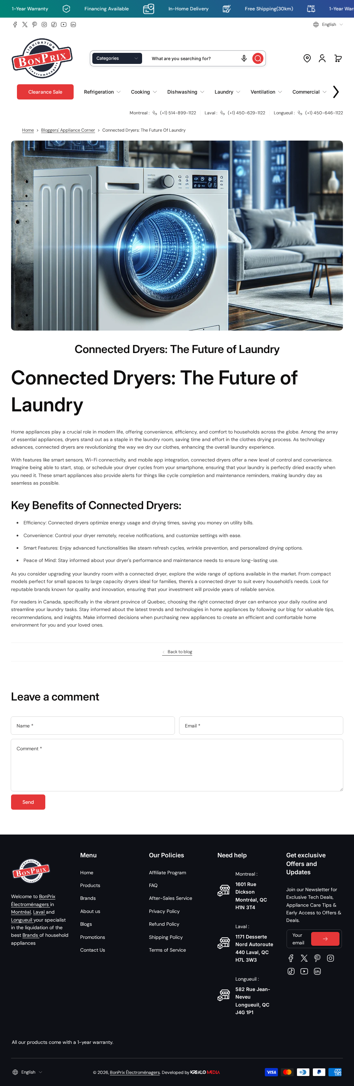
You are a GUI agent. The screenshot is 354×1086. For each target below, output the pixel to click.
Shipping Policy (166, 937)
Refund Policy (164, 924)
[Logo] (42, 58)
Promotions (92, 937)
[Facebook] (15, 24)
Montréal (21, 912)
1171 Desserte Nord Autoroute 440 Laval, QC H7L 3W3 (254, 948)
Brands (30, 935)
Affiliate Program (167, 872)
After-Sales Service (170, 898)
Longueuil (22, 920)
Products (90, 885)
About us (90, 911)
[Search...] (257, 58)
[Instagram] (44, 24)
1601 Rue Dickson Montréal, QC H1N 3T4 (251, 895)
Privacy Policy (164, 911)
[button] (328, 24)
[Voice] (244, 58)
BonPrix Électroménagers (135, 1072)
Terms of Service (167, 950)
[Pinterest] (34, 24)
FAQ (153, 885)
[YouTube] (63, 24)
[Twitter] (25, 24)
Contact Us (92, 950)
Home (28, 130)
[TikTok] (54, 24)
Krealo (205, 1071)
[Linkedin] (73, 24)
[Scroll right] (336, 90)
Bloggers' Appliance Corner (68, 130)
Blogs (86, 924)
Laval (39, 912)
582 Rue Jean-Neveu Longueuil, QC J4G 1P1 (252, 1000)
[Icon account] (322, 58)
